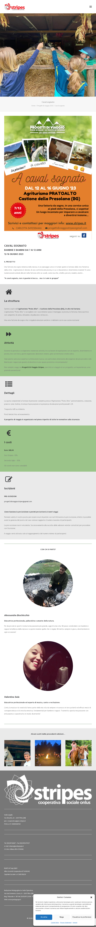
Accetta (44, 917)
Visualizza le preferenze (81, 917)
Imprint (75, 922)
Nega (62, 917)
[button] (91, 897)
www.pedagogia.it (14, 899)
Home (33, 106)
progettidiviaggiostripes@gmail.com (18, 501)
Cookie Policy (55, 922)
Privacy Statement (66, 922)
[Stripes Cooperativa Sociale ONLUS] (14, 6)
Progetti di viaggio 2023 (45, 106)
